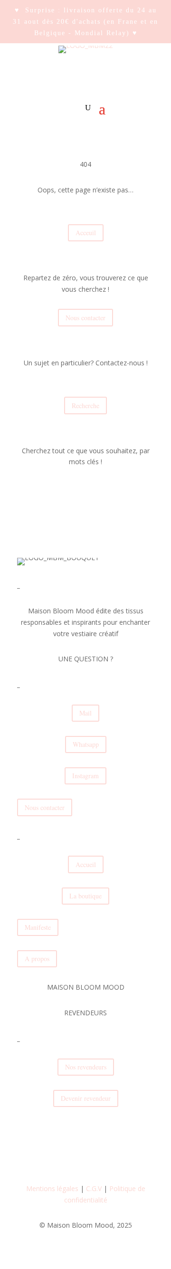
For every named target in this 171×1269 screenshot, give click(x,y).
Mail (85, 712)
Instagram (85, 775)
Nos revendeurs (85, 1066)
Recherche (85, 405)
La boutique (85, 895)
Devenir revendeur (86, 1098)
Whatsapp (86, 744)
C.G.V (94, 1188)
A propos (37, 958)
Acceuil (86, 232)
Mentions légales (52, 1188)
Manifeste (38, 927)
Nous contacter (85, 317)
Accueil (86, 864)
